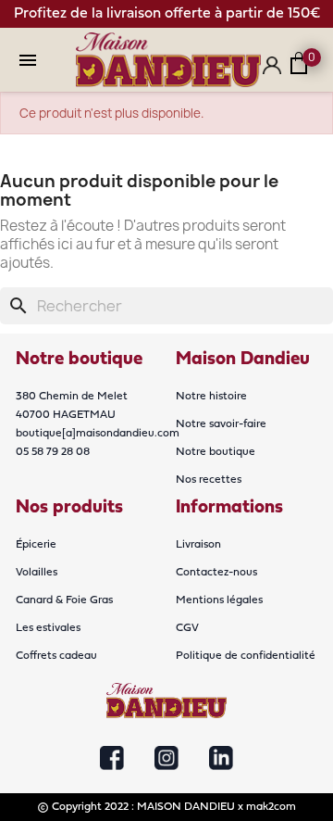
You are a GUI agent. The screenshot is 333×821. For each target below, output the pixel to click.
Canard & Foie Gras (64, 600)
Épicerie (36, 544)
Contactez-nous (216, 572)
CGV (187, 628)
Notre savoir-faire (221, 424)
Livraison (198, 544)
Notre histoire (211, 396)
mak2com (271, 807)
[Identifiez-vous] (272, 73)
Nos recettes (208, 480)
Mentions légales (219, 600)
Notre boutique (215, 452)
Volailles (36, 572)
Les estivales (48, 628)
